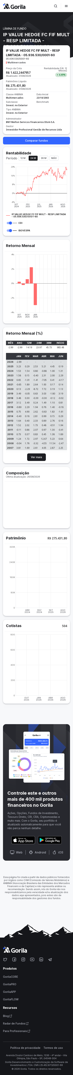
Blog (6, 1015)
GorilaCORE (10, 976)
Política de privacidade (25, 1047)
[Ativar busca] (55, 6)
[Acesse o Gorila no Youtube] (32, 959)
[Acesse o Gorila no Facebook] (14, 959)
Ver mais (36, 457)
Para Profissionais (15, 1031)
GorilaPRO (9, 984)
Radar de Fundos (14, 1023)
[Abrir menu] (66, 6)
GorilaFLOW (11, 999)
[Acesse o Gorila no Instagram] (23, 959)
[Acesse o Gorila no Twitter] (5, 959)
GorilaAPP (9, 991)
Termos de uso (53, 1047)
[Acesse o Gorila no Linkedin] (41, 959)
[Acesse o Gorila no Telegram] (50, 959)
